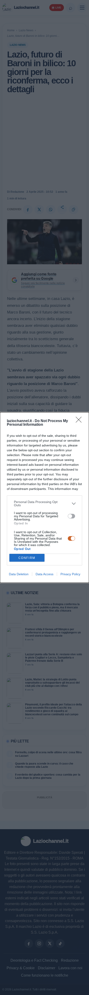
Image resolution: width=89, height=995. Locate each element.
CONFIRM (26, 558)
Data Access (44, 574)
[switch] (71, 516)
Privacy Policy (70, 574)
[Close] (80, 421)
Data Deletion (19, 574)
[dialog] (44, 497)
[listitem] (44, 503)
